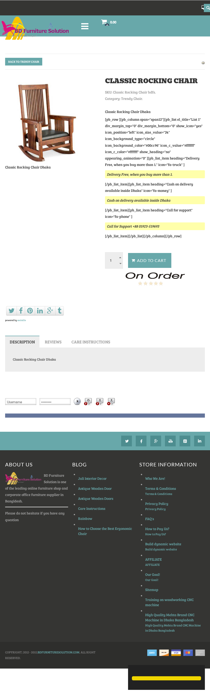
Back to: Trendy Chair (23, 61)
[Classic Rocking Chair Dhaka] (45, 119)
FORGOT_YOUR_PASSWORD (87, 402)
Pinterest (185, 441)
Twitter (126, 441)
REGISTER (111, 402)
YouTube (170, 441)
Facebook (141, 441)
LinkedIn (199, 441)
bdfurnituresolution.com (58, 652)
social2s (21, 320)
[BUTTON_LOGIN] (77, 401)
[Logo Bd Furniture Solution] (38, 28)
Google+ (155, 441)
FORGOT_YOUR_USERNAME (99, 402)
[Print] (203, 62)
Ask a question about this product (134, 297)
